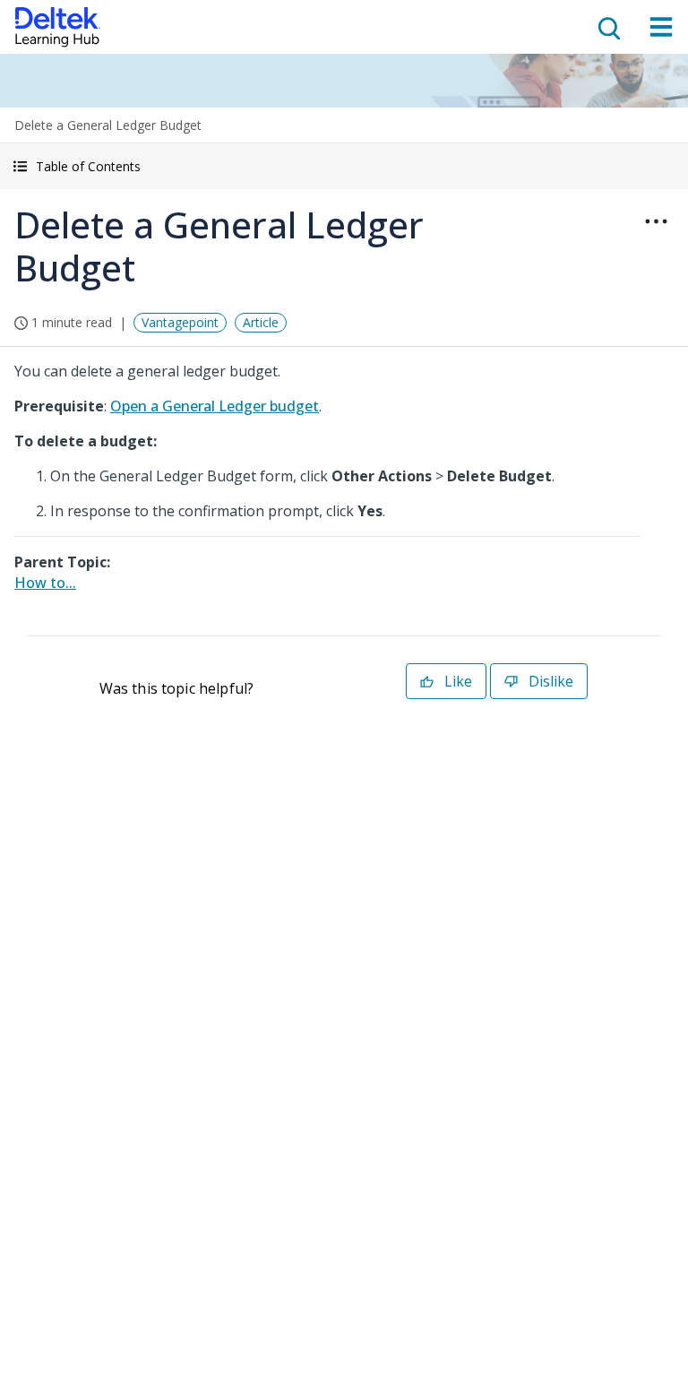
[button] (344, 166)
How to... (45, 582)
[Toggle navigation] (661, 26)
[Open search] (607, 26)
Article (261, 322)
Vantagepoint (180, 322)
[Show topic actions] (656, 221)
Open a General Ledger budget (214, 406)
